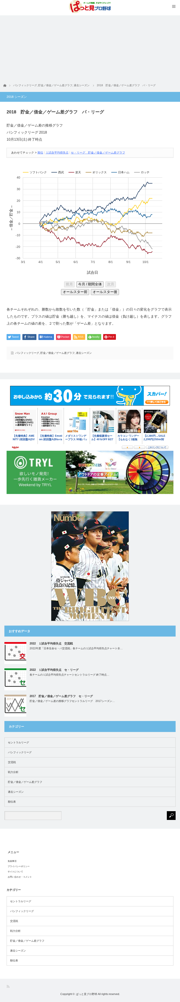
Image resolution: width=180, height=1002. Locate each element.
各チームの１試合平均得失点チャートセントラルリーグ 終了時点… (69, 674)
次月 (110, 284)
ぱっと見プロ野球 (86, 994)
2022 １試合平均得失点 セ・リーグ (54, 669)
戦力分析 (13, 772)
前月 (69, 284)
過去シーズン (84, 352)
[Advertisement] (90, 46)
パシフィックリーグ (27, 352)
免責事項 (12, 861)
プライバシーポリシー (19, 866)
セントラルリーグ (18, 742)
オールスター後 (105, 292)
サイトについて (15, 871)
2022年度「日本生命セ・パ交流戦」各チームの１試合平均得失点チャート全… (76, 648)
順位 (40, 152)
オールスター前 (75, 292)
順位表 (12, 801)
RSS (8, 986)
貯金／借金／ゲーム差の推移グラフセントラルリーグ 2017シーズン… (72, 701)
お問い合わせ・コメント (20, 877)
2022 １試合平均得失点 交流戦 (51, 643)
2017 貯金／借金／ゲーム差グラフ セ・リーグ (61, 696)
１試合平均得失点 (57, 152)
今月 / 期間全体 (90, 284)
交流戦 (12, 762)
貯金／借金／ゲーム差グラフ (57, 352)
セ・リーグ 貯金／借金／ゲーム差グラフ (98, 152)
